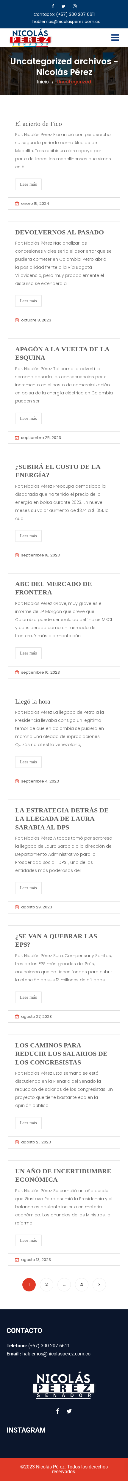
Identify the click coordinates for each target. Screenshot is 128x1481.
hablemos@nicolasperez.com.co (66, 22)
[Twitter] (63, 6)
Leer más (28, 184)
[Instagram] (75, 6)
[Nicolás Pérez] (31, 37)
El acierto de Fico (38, 123)
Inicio (43, 81)
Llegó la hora (32, 701)
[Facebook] (53, 6)
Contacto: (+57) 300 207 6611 (64, 14)
